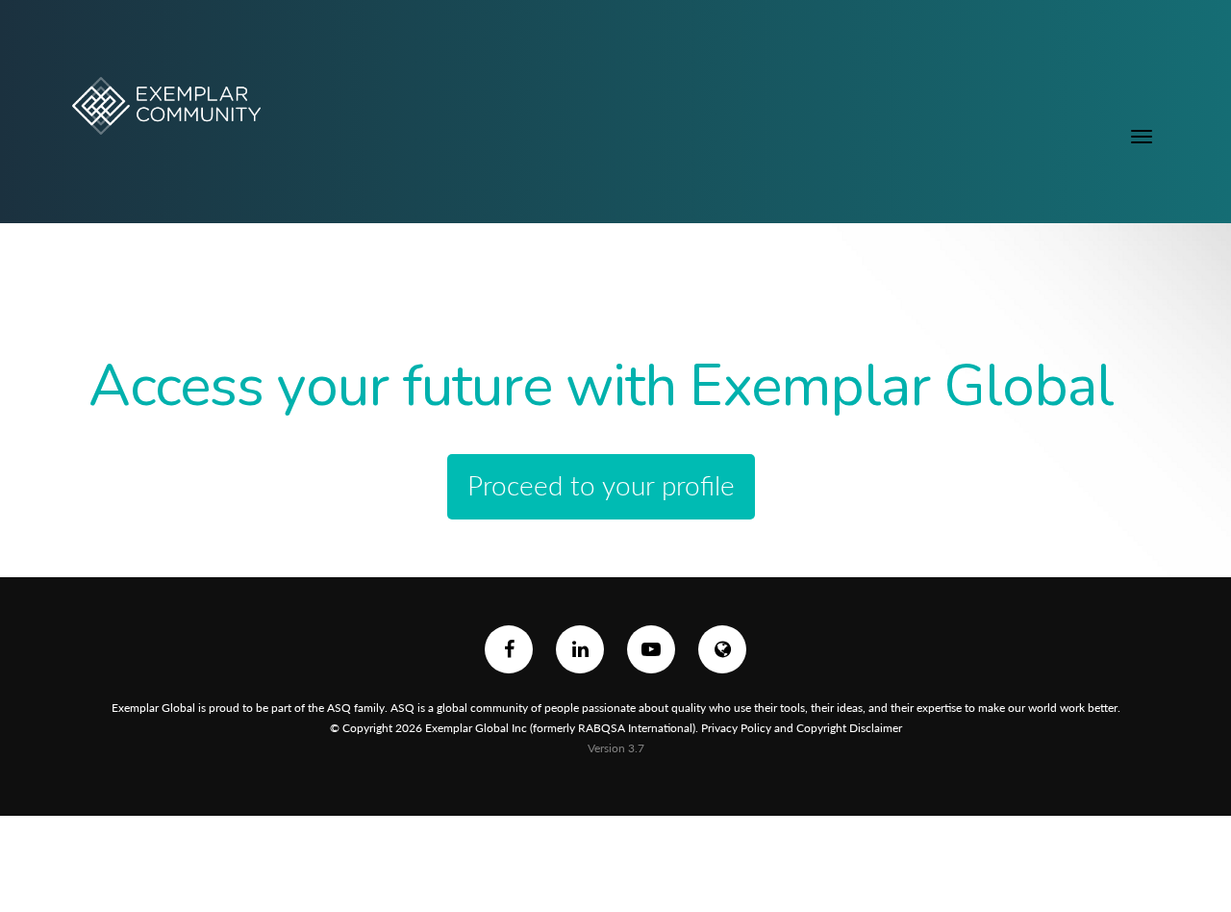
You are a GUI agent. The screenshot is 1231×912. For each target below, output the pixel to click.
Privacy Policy (736, 728)
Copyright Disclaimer (849, 728)
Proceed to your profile (601, 484)
